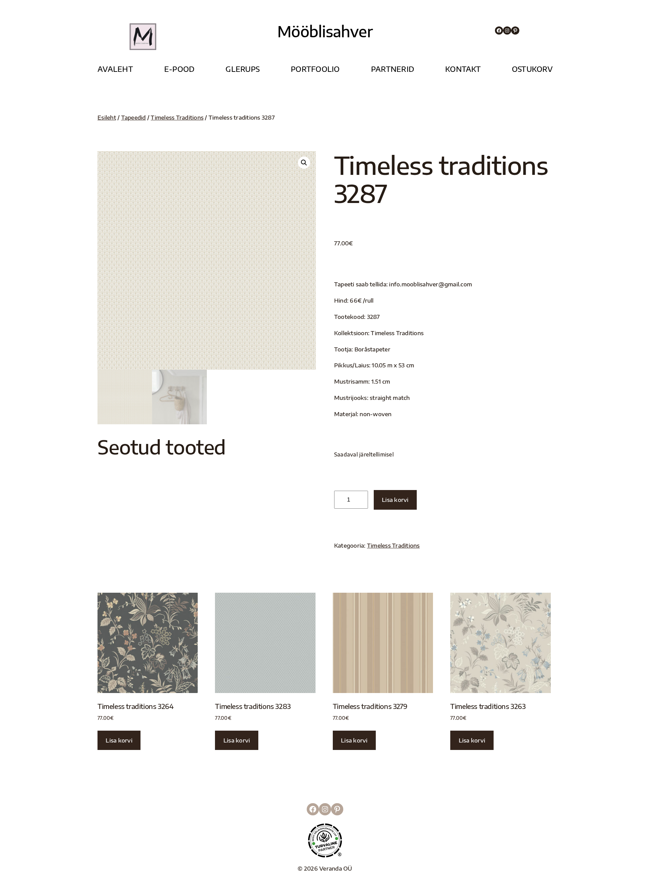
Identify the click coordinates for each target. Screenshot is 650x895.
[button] (304, 163)
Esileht (107, 117)
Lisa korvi (395, 499)
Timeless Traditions (177, 117)
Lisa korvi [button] (119, 740)
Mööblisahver (324, 31)
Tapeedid (133, 117)
